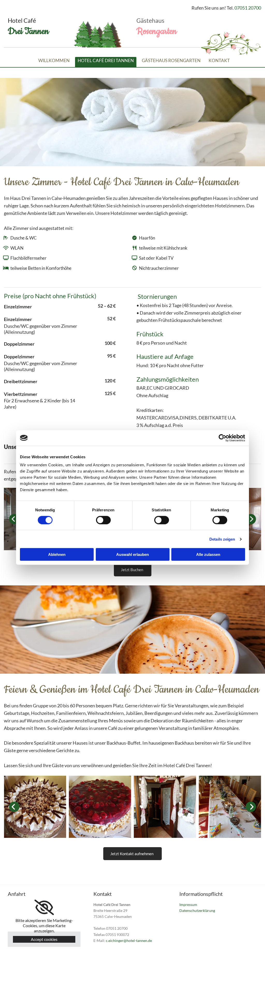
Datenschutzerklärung (197, 910)
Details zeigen (222, 539)
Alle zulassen (208, 554)
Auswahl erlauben (132, 554)
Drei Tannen (28, 31)
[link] (44, 907)
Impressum (188, 904)
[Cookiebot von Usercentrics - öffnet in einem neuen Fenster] (222, 438)
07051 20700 (247, 8)
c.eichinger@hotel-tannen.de (129, 940)
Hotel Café (22, 20)
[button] (132, 569)
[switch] (103, 520)
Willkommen (54, 60)
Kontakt (219, 60)
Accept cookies (44, 939)
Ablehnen (56, 554)
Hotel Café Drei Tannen (106, 60)
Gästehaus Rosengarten (171, 60)
